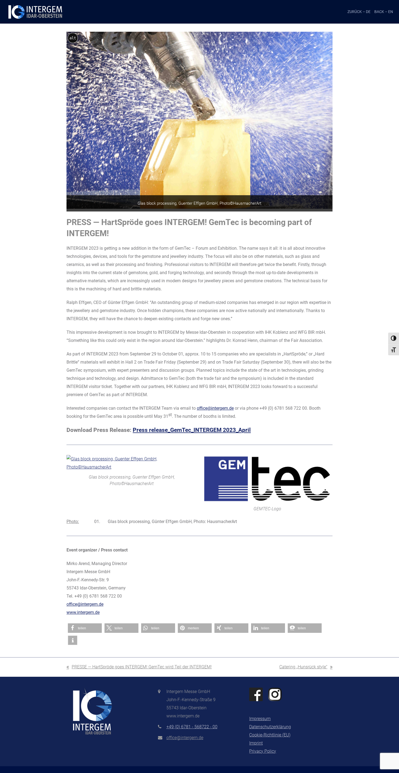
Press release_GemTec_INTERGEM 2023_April (192, 430)
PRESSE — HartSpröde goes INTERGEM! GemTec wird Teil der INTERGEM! (139, 667)
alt (72, 38)
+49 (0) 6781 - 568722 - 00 (191, 726)
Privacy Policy (262, 751)
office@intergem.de (215, 408)
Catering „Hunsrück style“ (303, 667)
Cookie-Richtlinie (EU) (269, 734)
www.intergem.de (83, 612)
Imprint (256, 743)
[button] (85, 628)
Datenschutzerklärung (270, 726)
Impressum (260, 718)
